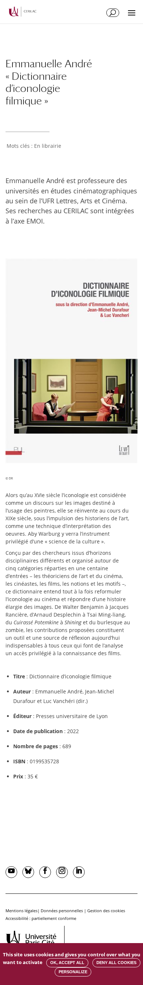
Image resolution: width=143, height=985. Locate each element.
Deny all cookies (116, 962)
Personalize (73, 972)
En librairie (47, 145)
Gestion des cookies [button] (106, 910)
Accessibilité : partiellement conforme (41, 918)
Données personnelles (62, 910)
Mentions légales (21, 910)
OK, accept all (67, 962)
